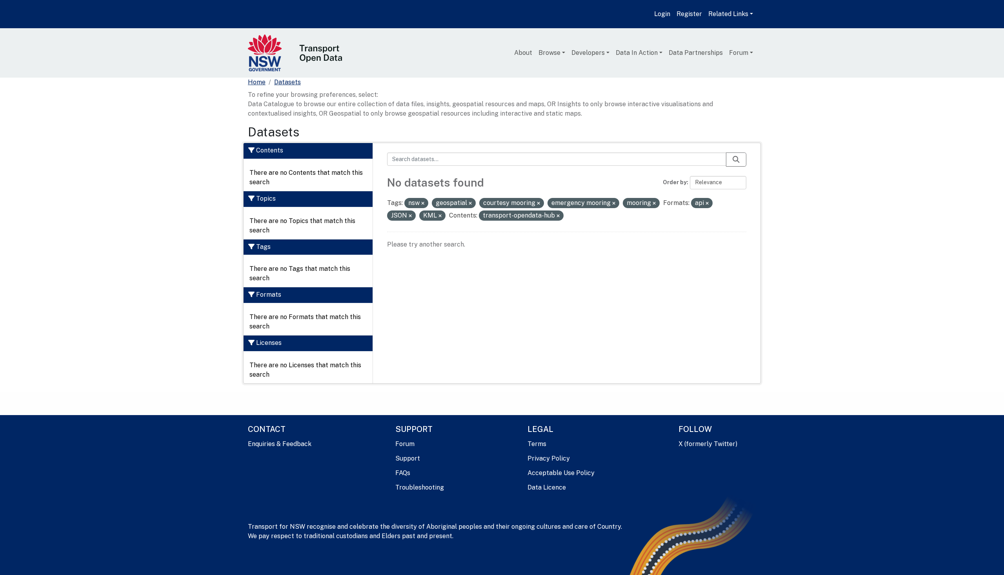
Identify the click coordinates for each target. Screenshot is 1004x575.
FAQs (402, 473)
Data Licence (546, 487)
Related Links (728, 14)
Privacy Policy (548, 458)
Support (407, 458)
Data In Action (637, 52)
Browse (549, 52)
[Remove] (422, 203)
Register (689, 14)
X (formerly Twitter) (707, 444)
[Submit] (736, 159)
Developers (588, 52)
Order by (675, 182)
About (523, 52)
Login (662, 14)
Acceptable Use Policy (561, 473)
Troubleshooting (419, 487)
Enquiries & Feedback (279, 444)
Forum (738, 52)
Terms (536, 444)
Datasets (287, 82)
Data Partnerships (696, 52)
